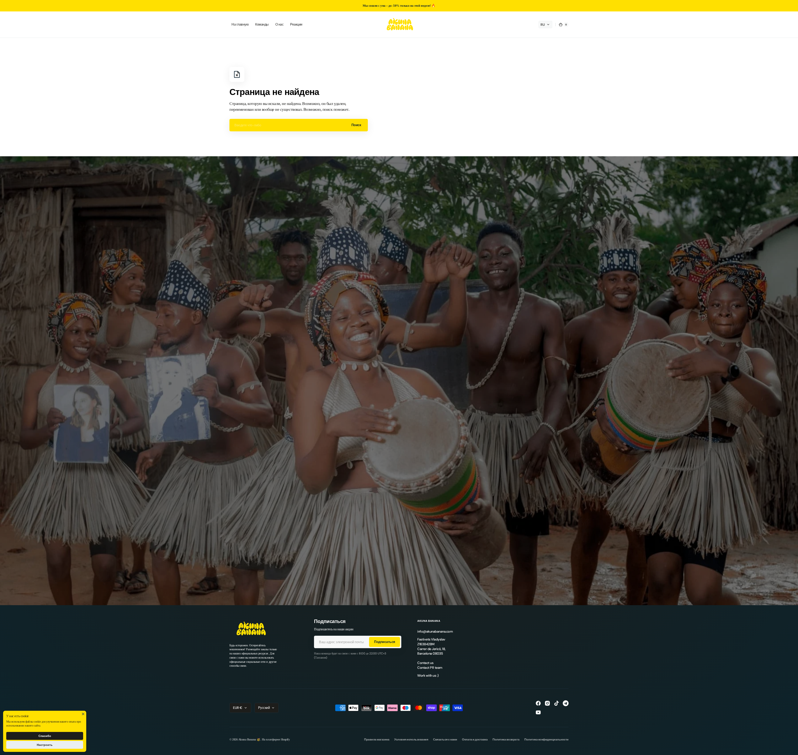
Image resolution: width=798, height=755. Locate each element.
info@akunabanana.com (435, 631)
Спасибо (44, 736)
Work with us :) (428, 675)
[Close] (83, 714)
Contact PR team (429, 667)
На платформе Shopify (276, 739)
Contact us (425, 663)
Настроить (45, 744)
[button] (564, 24)
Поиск (356, 125)
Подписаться (384, 642)
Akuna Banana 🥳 (249, 739)
